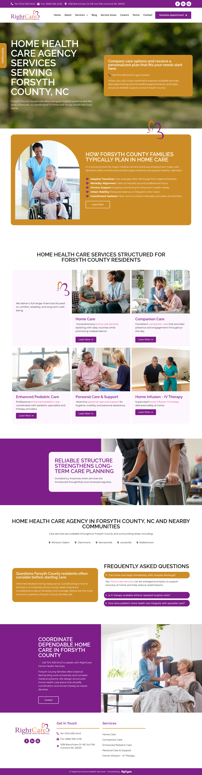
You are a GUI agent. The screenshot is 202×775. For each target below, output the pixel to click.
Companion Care (112, 739)
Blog (94, 15)
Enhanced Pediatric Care (117, 745)
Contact (147, 15)
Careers (124, 15)
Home (57, 15)
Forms (136, 15)
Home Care (109, 734)
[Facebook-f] (177, 3)
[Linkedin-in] (183, 3)
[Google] (188, 3)
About (67, 15)
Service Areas (108, 15)
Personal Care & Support (116, 750)
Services (80, 15)
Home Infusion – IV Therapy (118, 755)
